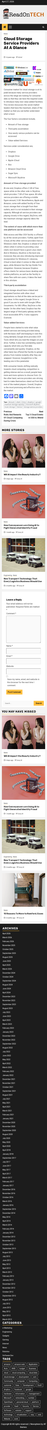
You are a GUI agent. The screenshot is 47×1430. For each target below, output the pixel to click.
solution (18, 1410)
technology (8, 1415)
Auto (6, 1369)
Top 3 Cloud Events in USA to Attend (34, 414)
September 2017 (9, 1158)
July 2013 (6, 1256)
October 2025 (8, 949)
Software (7, 1410)
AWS (14, 1369)
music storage (10, 407)
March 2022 (7, 1067)
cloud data (33, 1373)
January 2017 (8, 1185)
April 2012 (7, 1315)
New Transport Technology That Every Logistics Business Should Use (23, 580)
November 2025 (9, 945)
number (31, 1398)
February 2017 (8, 1182)
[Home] (4, 27)
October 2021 (8, 1087)
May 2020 (6, 1142)
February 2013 (8, 1276)
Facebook (18, 1389)
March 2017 (7, 1178)
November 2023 (9, 1000)
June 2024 (7, 989)
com (34, 1377)
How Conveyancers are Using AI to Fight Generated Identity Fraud (21, 526)
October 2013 (8, 1245)
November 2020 (9, 1126)
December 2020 (9, 1122)
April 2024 (7, 993)
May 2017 (6, 1170)
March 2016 (7, 1201)
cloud (6, 1373)
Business (32, 1369)
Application (33, 1364)
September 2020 (9, 1130)
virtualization (22, 1415)
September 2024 (9, 981)
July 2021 (6, 1099)
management (34, 1394)
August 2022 (8, 1048)
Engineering (8, 575)
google (38, 402)
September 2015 (9, 1209)
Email (9, 656)
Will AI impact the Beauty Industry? (22, 474)
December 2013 (9, 1237)
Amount (11, 402)
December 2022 (9, 1036)
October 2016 (8, 1197)
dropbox (31, 402)
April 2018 (7, 1150)
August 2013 (8, 1252)
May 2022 (6, 1059)
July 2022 (6, 1052)
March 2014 (7, 1225)
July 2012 (6, 1304)
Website (10, 666)
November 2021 (9, 1083)
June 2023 (7, 1016)
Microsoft (8, 1398)
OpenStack (8, 1402)
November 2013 (9, 1241)
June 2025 (7, 961)
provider (7, 1406)
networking (19, 1398)
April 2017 (7, 1174)
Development (28, 1385)
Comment (11, 613)
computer (21, 1381)
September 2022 (9, 1044)
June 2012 (7, 1308)
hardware (8, 1394)
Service (19, 407)
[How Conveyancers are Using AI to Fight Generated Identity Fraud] (23, 501)
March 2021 (7, 1111)
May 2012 (6, 1311)
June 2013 (7, 1260)
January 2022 (8, 1075)
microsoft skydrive (32, 404)
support (28, 1410)
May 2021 (6, 1103)
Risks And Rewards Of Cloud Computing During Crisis (13, 416)
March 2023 (7, 1024)
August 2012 (8, 1300)
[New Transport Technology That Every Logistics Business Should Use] (23, 555)
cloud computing (18, 1373)
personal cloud (22, 1402)
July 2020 (6, 1138)
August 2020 (8, 1134)
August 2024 (8, 985)
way (32, 1415)
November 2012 (9, 1288)
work (16, 1419)
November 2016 (9, 1193)
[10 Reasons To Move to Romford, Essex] (23, 890)
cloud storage (9, 1377)
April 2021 (7, 1107)
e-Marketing (7, 1328)
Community (8, 1381)
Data (17, 1385)
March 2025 (7, 969)
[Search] (43, 27)
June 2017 (7, 1166)
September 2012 (9, 1296)
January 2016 (8, 1205)
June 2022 (7, 1056)
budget (22, 1369)
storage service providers (33, 407)
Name (9, 646)
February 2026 (8, 941)
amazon (7, 1364)
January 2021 (8, 1119)
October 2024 (8, 977)
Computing (33, 1381)
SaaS (16, 1406)
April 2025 (7, 965)
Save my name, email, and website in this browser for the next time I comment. (23, 682)
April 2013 (7, 1268)
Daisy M (19, 479)
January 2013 (8, 1280)
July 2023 (6, 1012)
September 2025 (9, 953)
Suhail (20, 57)
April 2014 (7, 1221)
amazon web (19, 1364)
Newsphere (35, 1424)
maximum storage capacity (14, 404)
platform (35, 1402)
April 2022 (7, 1063)
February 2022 (8, 1071)
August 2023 (8, 1008)
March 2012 (7, 1319)
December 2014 (9, 1213)
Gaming (6, 1340)
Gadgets (6, 1336)
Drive (24, 402)
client (18, 402)
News (6, 34)
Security (25, 1406)
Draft (40, 1385)
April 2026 (7, 934)
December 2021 (9, 1079)
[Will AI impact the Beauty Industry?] (23, 451)
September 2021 (9, 1091)
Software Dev (8, 1355)
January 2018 (8, 1154)
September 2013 (9, 1248)
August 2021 (8, 1095)
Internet (6, 1344)
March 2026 (7, 937)
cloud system (24, 1377)
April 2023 (7, 1020)
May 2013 (6, 1264)
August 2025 (8, 957)
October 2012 (8, 1292)
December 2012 (9, 1284)
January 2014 (8, 1233)
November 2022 (9, 1040)
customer (8, 1385)
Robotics (6, 1351)
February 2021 (8, 1115)
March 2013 (7, 1272)
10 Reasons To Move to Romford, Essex (23, 913)
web (39, 1415)
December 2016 (9, 1189)
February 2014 (8, 1229)
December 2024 (9, 973)
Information (20, 1394)
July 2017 (6, 1162)
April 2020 (7, 1146)
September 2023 (9, 1004)
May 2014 (6, 1217)
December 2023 (9, 997)
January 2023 (8, 1032)
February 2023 (8, 1028)
